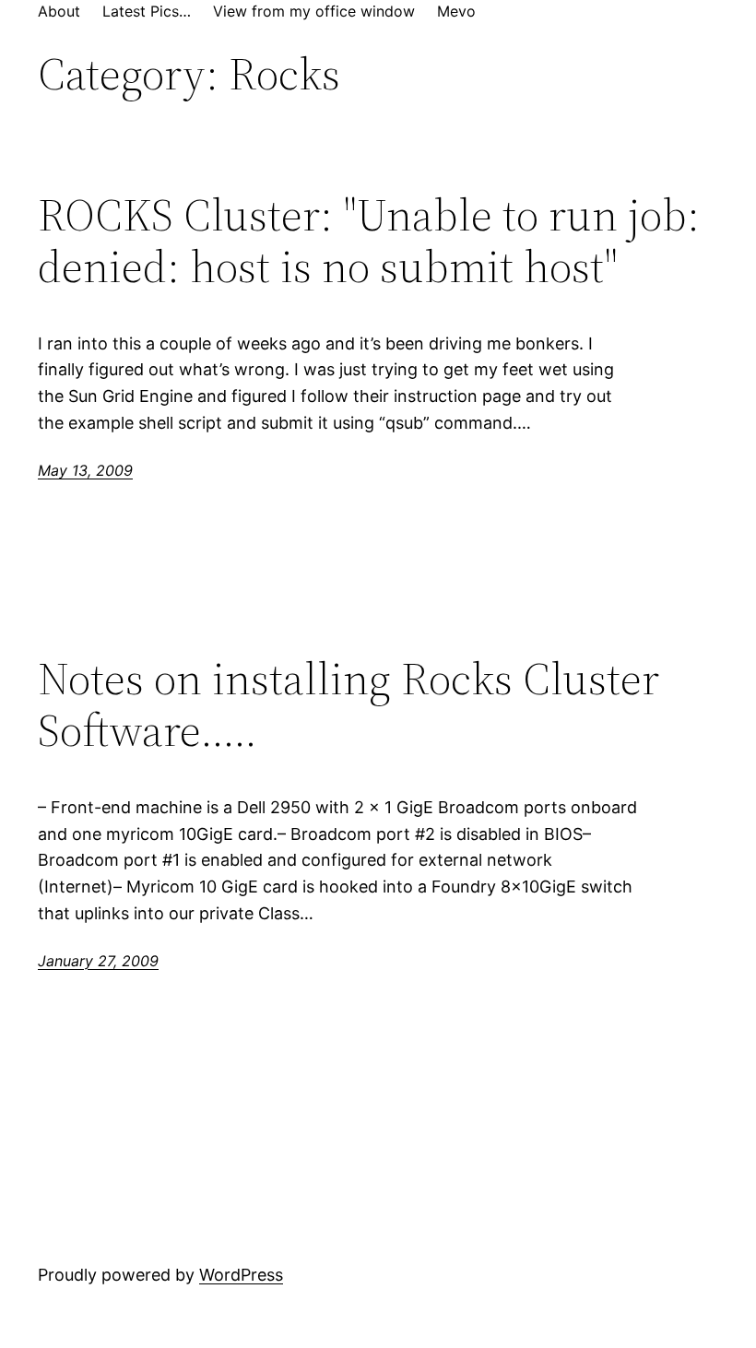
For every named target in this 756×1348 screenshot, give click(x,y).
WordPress (241, 1274)
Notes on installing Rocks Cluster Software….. (348, 705)
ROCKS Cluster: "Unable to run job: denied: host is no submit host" (369, 241)
